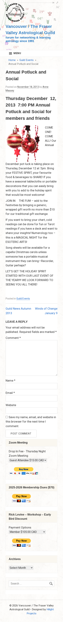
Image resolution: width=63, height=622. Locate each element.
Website (11, 405)
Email (10, 393)
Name (10, 380)
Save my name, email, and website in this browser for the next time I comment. (31, 421)
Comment (13, 338)
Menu (17, 53)
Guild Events (23, 298)
